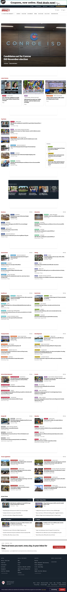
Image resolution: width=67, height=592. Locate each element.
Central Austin (3, 564)
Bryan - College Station (41, 499)
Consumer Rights (44, 584)
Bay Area (36, 560)
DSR (49, 584)
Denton (19, 562)
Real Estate (47, 13)
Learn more (44, 589)
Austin (5, 499)
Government (30, 13)
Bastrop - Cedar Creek (5, 560)
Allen (19, 560)
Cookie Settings (54, 589)
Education (24, 13)
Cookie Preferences (62, 584)
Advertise (64, 582)
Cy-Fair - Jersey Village (39, 566)
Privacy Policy (36, 584)
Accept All (62, 589)
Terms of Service (54, 584)
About (34, 582)
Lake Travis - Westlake (5, 571)
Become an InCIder (44, 582)
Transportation (54, 13)
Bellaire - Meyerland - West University (42, 562)
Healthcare (40, 13)
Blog (54, 582)
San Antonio (54, 561)
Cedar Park (3, 562)
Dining (35, 13)
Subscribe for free (60, 547)
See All (30, 252)
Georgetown (3, 568)
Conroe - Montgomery (39, 564)
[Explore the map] (33, 2)
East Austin (3, 566)
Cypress (36, 568)
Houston (38, 519)
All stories (29, 499)
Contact (38, 582)
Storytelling (59, 582)
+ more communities (4, 573)
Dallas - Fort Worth (7, 519)
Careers (50, 582)
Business (18, 13)
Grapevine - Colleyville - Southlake (24, 566)
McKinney (19, 572)
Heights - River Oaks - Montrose (40, 571)
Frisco (19, 564)
